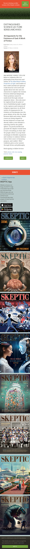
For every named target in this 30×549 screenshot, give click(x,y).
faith (13, 152)
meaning (20, 152)
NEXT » (23, 158)
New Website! (25, 4)
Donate (15, 172)
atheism (9, 152)
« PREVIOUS (8, 158)
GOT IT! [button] (15, 546)
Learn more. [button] (21, 543)
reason (10, 153)
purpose (6, 153)
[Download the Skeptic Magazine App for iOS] (6, 206)
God (16, 152)
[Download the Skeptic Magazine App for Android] (6, 210)
